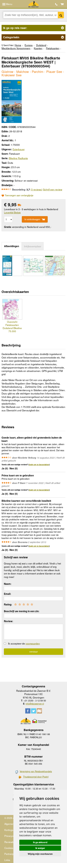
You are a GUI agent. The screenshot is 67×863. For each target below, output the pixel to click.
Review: (8, 621)
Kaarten (38, 48)
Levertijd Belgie (12, 212)
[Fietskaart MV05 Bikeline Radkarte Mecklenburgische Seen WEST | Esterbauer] (12, 101)
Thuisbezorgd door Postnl (35, 776)
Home (18, 45)
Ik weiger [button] (40, 848)
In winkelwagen (32, 219)
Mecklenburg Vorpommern (16, 48)
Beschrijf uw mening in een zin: (21, 611)
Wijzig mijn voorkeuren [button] (40, 854)
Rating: (8, 604)
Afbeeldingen (11, 246)
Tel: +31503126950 (56, 4)
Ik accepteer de (24, 643)
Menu (8, 4)
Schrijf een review (52, 189)
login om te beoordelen (39, 464)
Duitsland (41, 45)
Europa (29, 45)
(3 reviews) (36, 189)
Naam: (7, 584)
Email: (7, 594)
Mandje (62, 4)
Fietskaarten (52, 48)
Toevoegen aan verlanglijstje (19, 195)
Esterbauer (19, 149)
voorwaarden (33, 643)
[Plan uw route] (39, 710)
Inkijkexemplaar (32, 246)
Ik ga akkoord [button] (40, 842)
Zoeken (61, 15)
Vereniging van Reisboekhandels (36, 771)
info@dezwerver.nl (35, 703)
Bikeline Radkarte (18, 158)
